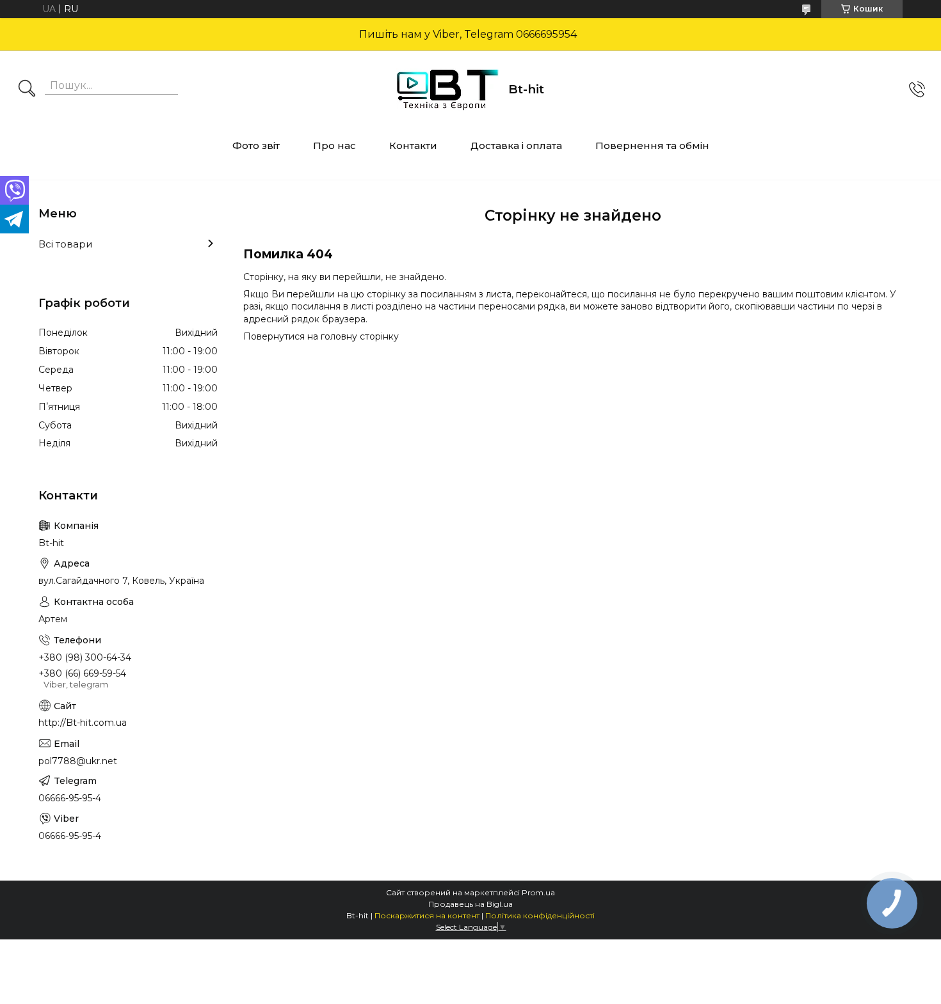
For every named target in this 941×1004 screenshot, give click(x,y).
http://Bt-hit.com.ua (82, 722)
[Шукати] (27, 89)
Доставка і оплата (516, 145)
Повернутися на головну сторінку (321, 336)
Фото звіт (256, 145)
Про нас (334, 145)
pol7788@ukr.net (77, 761)
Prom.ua (538, 892)
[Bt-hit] (447, 89)
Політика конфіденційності (540, 915)
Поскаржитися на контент (426, 915)
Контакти (413, 145)
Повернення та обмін (652, 145)
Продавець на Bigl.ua (470, 904)
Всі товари (65, 244)
